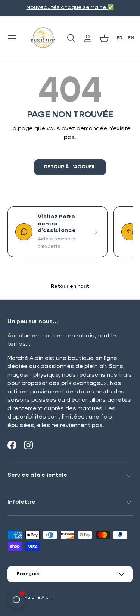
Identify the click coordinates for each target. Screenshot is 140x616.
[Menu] (12, 38)
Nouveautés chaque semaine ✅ (70, 7)
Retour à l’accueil (70, 167)
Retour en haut (70, 286)
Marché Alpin (38, 597)
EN (131, 38)
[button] (104, 38)
